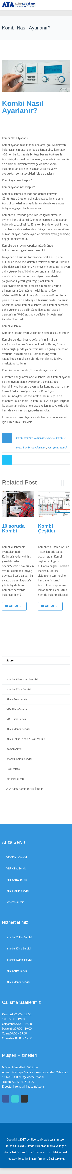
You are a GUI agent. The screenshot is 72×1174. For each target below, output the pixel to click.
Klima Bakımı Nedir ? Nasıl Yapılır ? (25, 739)
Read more (14, 606)
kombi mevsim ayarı (34, 447)
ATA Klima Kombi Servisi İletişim (24, 789)
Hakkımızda (13, 769)
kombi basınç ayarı (44, 438)
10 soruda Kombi (13, 528)
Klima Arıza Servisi (16, 699)
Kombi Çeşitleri (47, 528)
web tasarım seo (54, 1139)
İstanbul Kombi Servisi (19, 759)
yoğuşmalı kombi (57, 447)
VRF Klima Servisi (16, 719)
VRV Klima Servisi (16, 709)
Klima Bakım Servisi (17, 891)
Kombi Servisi (14, 749)
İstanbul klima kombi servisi (22, 679)
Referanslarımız (15, 779)
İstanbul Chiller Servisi (19, 937)
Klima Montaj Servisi (18, 729)
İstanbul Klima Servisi (18, 689)
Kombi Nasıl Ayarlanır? (23, 107)
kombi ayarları (24, 438)
